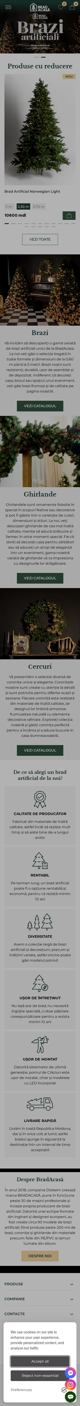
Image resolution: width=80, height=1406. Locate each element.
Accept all (40, 1361)
